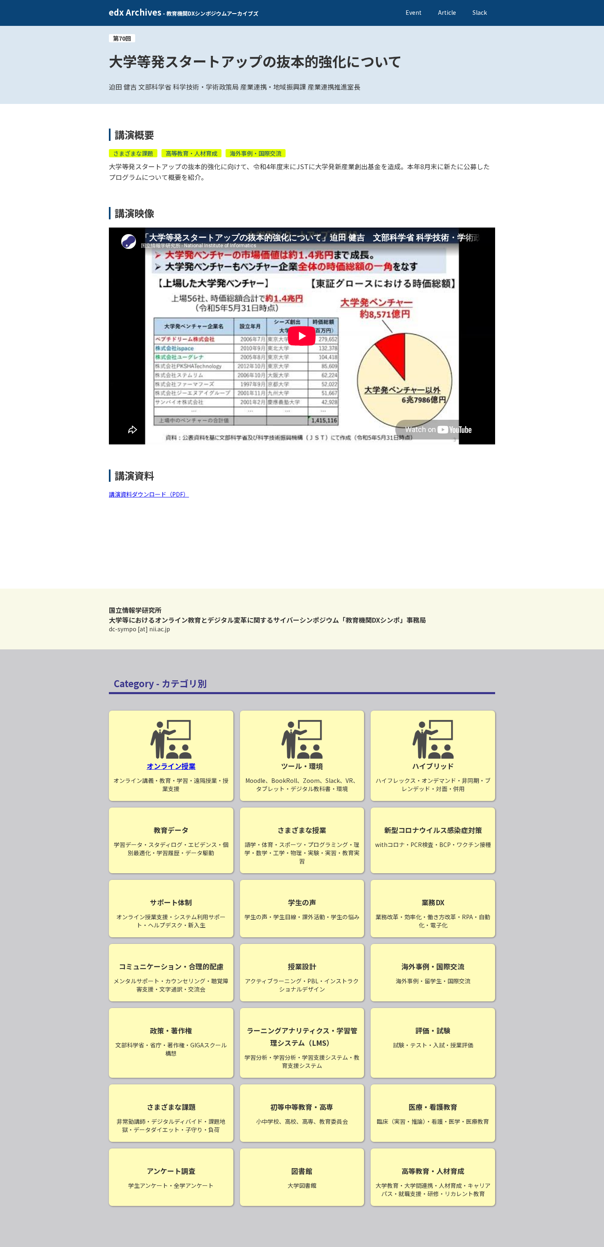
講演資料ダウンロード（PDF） (149, 494)
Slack (480, 12)
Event (414, 12)
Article (447, 12)
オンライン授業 (171, 766)
